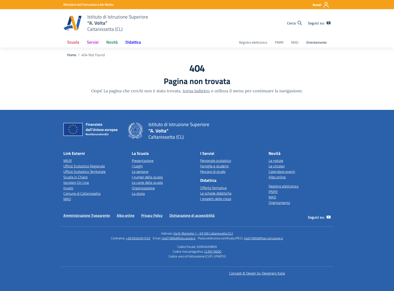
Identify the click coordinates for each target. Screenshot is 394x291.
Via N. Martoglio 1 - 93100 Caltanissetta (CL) (203, 233)
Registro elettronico (253, 42)
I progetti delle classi (215, 198)
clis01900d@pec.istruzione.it (263, 238)
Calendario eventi (282, 171)
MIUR (67, 160)
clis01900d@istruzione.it (178, 238)
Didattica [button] (133, 42)
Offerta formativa (213, 187)
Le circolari (277, 166)
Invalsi (68, 188)
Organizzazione (143, 188)
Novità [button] (112, 42)
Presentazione (142, 160)
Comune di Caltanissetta (82, 193)
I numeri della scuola (147, 177)
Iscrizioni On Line (76, 182)
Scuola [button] (73, 42)
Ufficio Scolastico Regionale (84, 166)
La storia (138, 193)
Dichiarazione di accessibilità (192, 215)
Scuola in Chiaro (75, 177)
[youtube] (329, 23)
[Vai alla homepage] (72, 23)
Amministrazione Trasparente (86, 215)
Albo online (277, 177)
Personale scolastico (215, 160)
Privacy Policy (152, 215)
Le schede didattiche (215, 193)
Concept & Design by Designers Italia (257, 273)
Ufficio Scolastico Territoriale (84, 171)
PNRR (279, 42)
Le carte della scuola (147, 182)
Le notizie (276, 160)
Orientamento (316, 42)
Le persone (140, 171)
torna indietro (196, 90)
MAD (294, 42)
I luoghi (137, 166)
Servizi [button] (92, 42)
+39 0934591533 (138, 238)
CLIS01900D (212, 251)
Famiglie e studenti (214, 166)
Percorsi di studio (213, 171)
